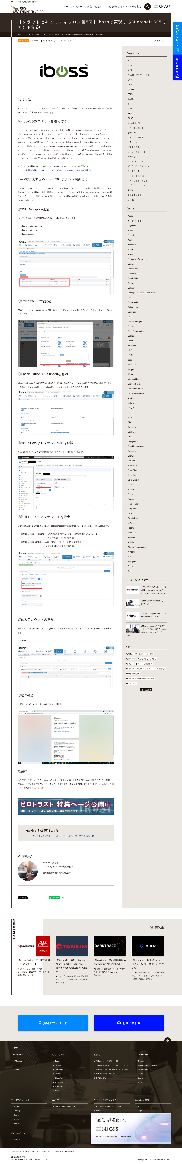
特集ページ (79, 6)
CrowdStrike (133, 302)
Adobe (130, 216)
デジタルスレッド (136, 161)
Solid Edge (132, 475)
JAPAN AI (132, 365)
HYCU (130, 355)
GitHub (131, 336)
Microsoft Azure (134, 384)
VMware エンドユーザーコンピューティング (112, 1065)
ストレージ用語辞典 (145, 664)
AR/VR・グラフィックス (139, 75)
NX (129, 413)
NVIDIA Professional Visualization (108, 1106)
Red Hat (131, 460)
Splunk (131, 494)
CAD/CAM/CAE (142, 1100)
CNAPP (131, 89)
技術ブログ (100, 6)
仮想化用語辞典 (133, 674)
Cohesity (131, 288)
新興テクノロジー (136, 195)
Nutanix (131, 403)
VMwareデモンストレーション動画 (140, 654)
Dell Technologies (135, 321)
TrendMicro (132, 518)
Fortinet (131, 326)
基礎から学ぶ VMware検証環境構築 (141, 679)
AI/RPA (55, 1100)
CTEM (130, 94)
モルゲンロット (135, 221)
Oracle (131, 437)
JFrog (130, 374)
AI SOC (131, 65)
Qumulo (131, 456)
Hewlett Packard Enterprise (147, 1065)
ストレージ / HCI (135, 137)
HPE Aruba (18, 1061)
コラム (130, 664)
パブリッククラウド (137, 185)
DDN (130, 317)
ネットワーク (134, 171)
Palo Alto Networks (136, 446)
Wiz (129, 556)
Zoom (130, 566)
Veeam (131, 528)
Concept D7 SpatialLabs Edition (141, 293)
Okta (130, 422)
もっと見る (145, 690)
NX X (130, 417)
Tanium (131, 499)
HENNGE (132, 345)
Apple (130, 240)
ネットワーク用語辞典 (157, 669)
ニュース (66, 6)
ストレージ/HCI (142, 1054)
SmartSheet (133, 470)
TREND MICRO (60, 1082)
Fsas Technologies (136, 331)
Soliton (131, 484)
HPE (130, 350)
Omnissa (132, 427)
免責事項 (71, 1152)
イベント (124, 6)
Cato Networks (134, 273)
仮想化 (131, 190)
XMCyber (132, 561)
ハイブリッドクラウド (138, 180)
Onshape (132, 432)
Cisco (130, 283)
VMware (131, 537)
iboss (36, 41)
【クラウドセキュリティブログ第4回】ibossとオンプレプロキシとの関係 (61, 835)
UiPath (131, 523)
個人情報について (45, 1152)
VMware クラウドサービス (106, 1074)
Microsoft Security (135, 389)
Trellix (130, 513)
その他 (131, 200)
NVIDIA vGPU (101, 1078)
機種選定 (136, 6)
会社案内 (59, 1152)
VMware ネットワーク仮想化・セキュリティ (112, 1070)
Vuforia (131, 542)
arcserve (17, 1106)
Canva (130, 264)
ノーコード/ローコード (138, 176)
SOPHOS (58, 1086)
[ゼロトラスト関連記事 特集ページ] (66, 812)
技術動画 (113, 6)
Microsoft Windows (136, 393)
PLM (130, 108)
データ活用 (133, 156)
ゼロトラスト (68, 41)
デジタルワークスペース (139, 166)
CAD (130, 80)
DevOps (131, 99)
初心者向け (132, 684)
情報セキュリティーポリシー (23, 1152)
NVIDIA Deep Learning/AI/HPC (66, 1106)
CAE (130, 84)
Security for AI (134, 123)
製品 (89, 6)
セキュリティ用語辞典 (136, 669)
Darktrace (132, 312)
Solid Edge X (133, 480)
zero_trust (132, 659)
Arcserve (132, 245)
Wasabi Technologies (137, 547)
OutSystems (133, 441)
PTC (139, 1106)
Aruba (130, 254)
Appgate (131, 235)
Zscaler (131, 571)
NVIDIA (131, 408)
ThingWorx (132, 508)
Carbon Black (133, 269)
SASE (130, 118)
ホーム (20, 34)
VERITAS (132, 532)
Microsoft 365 (133, 379)
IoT (129, 104)
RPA (130, 113)
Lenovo (140, 1074)
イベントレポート (136, 128)
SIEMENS (132, 465)
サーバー (132, 132)
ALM (130, 70)
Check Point (133, 278)
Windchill (131, 552)
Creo (130, 297)
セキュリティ (40, 34)
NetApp (131, 398)
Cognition (132, 225)
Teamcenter (133, 504)
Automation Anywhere (137, 259)
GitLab (130, 341)
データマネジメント (137, 152)
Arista (130, 249)
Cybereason (133, 307)
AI (129, 60)
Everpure (132, 451)
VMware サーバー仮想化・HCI (107, 1061)
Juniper (131, 369)
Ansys (130, 230)
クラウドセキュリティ (50, 41)
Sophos (131, 489)
